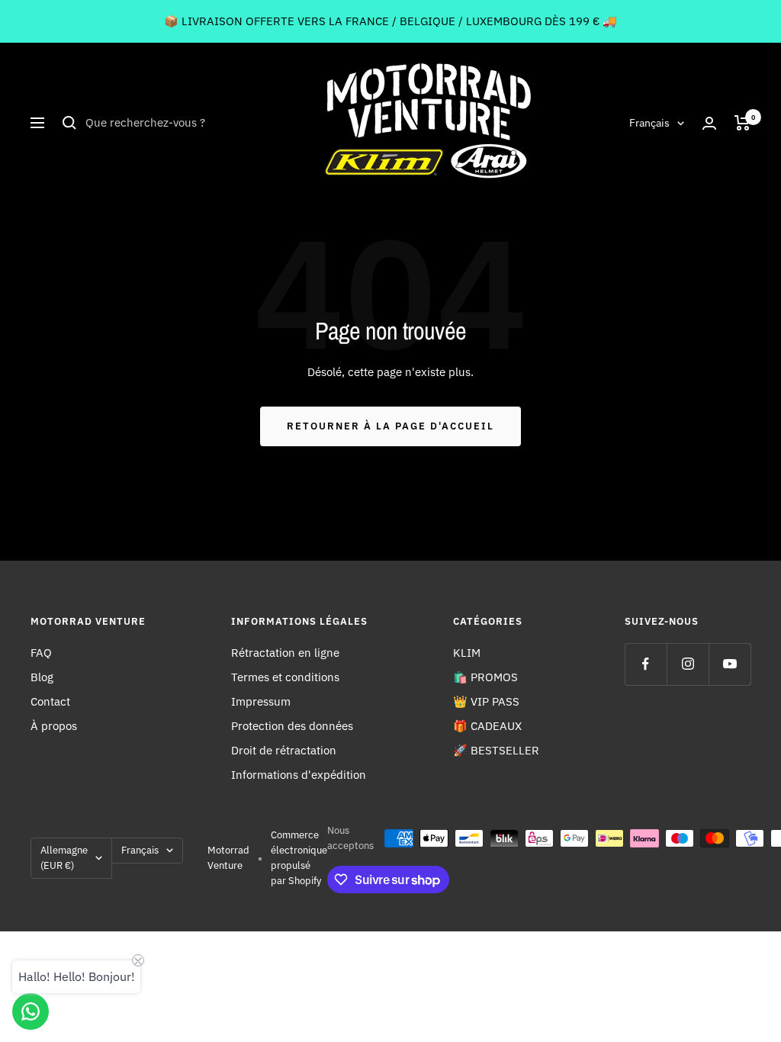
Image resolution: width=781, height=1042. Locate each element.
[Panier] (742, 122)
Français (649, 123)
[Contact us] (30, 1011)
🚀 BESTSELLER (496, 750)
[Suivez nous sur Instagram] (688, 664)
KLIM (466, 652)
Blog (42, 677)
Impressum (261, 701)
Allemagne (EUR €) (64, 858)
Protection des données (292, 726)
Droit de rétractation (283, 750)
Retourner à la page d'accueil (390, 426)
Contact (50, 701)
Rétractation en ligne (285, 652)
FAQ (41, 652)
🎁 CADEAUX (487, 726)
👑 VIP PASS (486, 701)
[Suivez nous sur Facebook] (646, 664)
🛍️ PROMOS (485, 677)
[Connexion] (709, 123)
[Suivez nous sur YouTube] (729, 664)
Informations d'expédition (298, 774)
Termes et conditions (285, 677)
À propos (54, 726)
